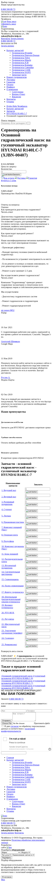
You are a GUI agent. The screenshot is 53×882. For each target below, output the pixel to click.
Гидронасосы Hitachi (21, 60)
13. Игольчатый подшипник (8, 566)
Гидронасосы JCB (20, 62)
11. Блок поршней (9, 554)
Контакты (5, 38)
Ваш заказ (11, 21)
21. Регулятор (7, 619)
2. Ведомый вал (8, 497)
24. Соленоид (7, 638)
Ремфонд (11, 87)
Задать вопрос (17, 38)
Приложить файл (42, 723)
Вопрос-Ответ (18, 94)
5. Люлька (6, 516)
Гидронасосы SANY (21, 72)
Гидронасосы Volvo (21, 58)
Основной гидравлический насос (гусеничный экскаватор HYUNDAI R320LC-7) (23, 682)
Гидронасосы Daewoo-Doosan (25, 55)
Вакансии (16, 97)
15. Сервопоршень (10, 579)
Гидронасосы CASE (21, 70)
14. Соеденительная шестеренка (10, 573)
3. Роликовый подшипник (7, 503)
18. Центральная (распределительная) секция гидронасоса (11, 599)
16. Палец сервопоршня (12, 586)
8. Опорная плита (9, 535)
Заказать (16, 175)
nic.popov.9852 (7, 310)
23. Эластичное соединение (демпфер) (11, 631)
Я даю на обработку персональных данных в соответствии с (23, 728)
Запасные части (19, 75)
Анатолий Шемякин (10, 341)
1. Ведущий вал (8, 490)
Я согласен (6, 877)
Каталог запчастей (15, 50)
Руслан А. (5, 377)
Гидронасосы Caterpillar (23, 67)
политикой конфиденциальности (18, 730)
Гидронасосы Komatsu (22, 65)
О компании (12, 89)
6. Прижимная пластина (12, 522)
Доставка (11, 80)
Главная (10, 757)
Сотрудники (17, 92)
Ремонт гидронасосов (17, 77)
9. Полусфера (7, 541)
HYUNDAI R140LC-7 (17, 113)
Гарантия (11, 82)
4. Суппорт (6, 509)
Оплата (10, 84)
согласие (15, 726)
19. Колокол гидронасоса (7, 606)
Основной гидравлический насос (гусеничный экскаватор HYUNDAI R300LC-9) (23, 677)
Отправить (6, 721)
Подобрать (6, 858)
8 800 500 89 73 (8, 9)
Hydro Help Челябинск (17, 106)
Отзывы (10, 101)
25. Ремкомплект (9, 644)
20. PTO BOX (7, 613)
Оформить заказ (8, 24)
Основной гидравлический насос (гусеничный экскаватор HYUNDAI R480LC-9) (23, 687)
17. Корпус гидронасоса (12, 592)
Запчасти (11, 111)
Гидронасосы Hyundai (22, 53)
